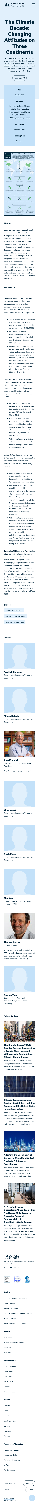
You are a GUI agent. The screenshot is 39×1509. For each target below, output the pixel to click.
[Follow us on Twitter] (4, 1267)
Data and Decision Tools (15, 622)
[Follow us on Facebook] (7, 1267)
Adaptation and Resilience (15, 616)
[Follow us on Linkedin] (14, 1267)
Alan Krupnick (23, 109)
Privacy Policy (9, 1498)
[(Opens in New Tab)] (7, 1277)
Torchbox (12, 1500)
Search (30, 1489)
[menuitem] (19, 1298)
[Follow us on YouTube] (11, 1267)
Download (18, 78)
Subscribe (29, 1483)
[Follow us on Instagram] (18, 1267)
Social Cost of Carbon (14, 610)
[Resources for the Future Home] (14, 4)
